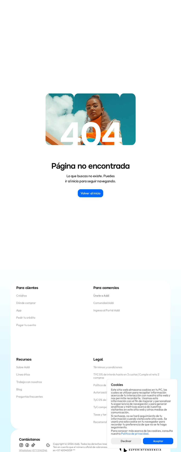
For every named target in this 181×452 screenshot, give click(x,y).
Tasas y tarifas (102, 414)
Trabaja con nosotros (29, 382)
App (19, 310)
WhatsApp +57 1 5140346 (33, 450)
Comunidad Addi (103, 303)
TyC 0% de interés (104, 400)
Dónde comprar (26, 303)
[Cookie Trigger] (48, 445)
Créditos (21, 295)
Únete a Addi (101, 295)
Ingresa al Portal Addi (106, 310)
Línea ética (23, 374)
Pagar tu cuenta (26, 325)
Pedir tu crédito (25, 317)
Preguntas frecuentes (29, 396)
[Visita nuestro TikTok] (33, 445)
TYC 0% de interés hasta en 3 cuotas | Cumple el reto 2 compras (126, 376)
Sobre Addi (23, 367)
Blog (19, 389)
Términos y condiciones (107, 367)
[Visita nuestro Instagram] (21, 445)
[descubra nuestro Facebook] (27, 445)
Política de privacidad (134, 433)
